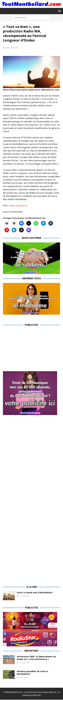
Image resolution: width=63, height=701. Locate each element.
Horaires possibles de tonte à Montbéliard (32, 672)
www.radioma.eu (18, 205)
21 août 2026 (24, 596)
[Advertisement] (27, 349)
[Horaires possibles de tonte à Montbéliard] (9, 674)
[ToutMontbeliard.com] (31, 6)
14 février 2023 (11, 47)
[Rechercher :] (31, 17)
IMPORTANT (31, 650)
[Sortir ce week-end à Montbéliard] (9, 595)
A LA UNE (31, 586)
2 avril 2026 (23, 677)
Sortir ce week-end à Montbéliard (34, 592)
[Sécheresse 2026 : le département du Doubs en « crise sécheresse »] (9, 659)
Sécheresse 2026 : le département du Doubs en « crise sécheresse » (36, 658)
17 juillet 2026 (24, 663)
